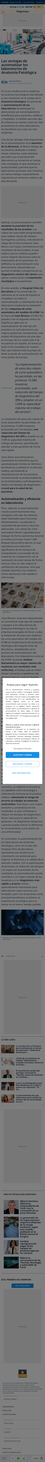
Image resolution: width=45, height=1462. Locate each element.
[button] (22, 748)
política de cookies (31, 716)
